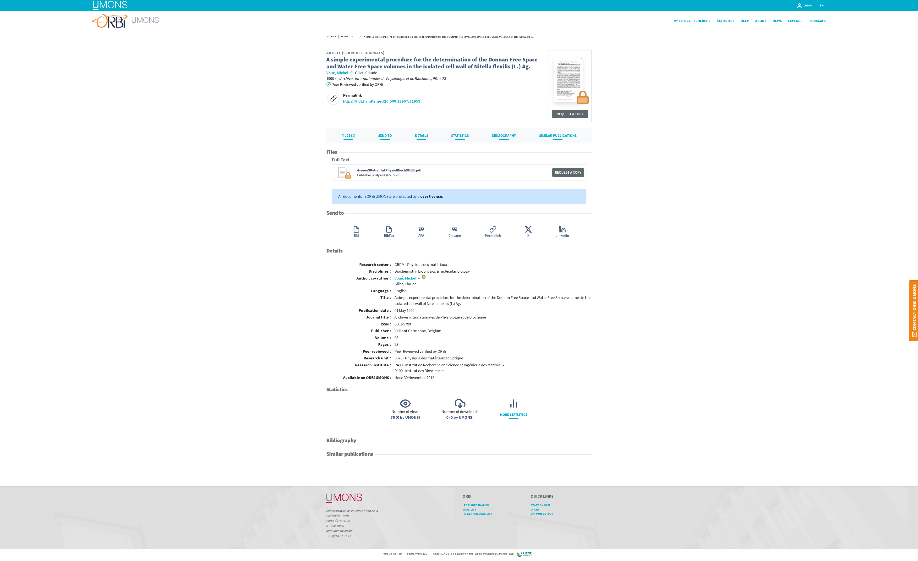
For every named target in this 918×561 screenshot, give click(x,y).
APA (421, 235)
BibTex (389, 235)
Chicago (454, 235)
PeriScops (817, 20)
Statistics (725, 20)
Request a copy (570, 114)
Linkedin (562, 235)
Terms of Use (392, 554)
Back (334, 36)
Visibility (469, 509)
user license (431, 196)
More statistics (513, 414)
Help (745, 20)
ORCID (535, 509)
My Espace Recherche (691, 20)
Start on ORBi (540, 505)
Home (344, 36)
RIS (356, 235)
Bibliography (504, 135)
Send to (385, 135)
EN (822, 5)
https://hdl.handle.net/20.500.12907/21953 (381, 101)
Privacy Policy (417, 554)
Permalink (493, 235)
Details (421, 135)
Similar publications (558, 135)
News (777, 20)
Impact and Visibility (477, 514)
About (760, 20)
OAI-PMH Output (542, 514)
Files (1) (348, 135)
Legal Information (476, 505)
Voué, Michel (405, 278)
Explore (795, 20)
